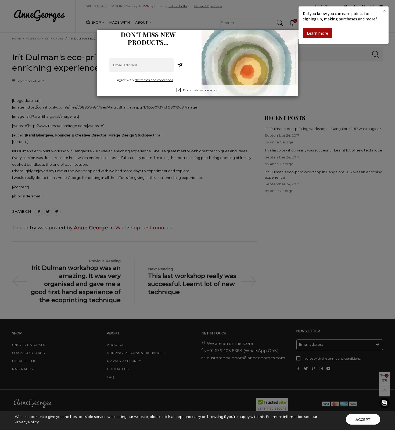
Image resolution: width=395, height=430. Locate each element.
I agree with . (145, 80)
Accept (363, 419)
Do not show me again (200, 90)
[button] (384, 403)
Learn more (317, 33)
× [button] (384, 10)
